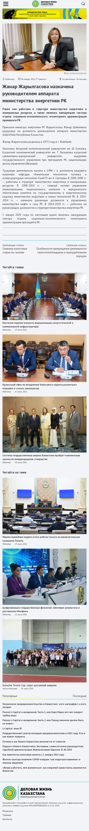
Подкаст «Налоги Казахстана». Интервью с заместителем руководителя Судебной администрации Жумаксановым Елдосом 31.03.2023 (42, 748)
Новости (42, 79)
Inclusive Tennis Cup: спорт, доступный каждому (29, 685)
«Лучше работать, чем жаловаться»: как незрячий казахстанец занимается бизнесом (44, 769)
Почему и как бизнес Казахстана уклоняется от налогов (33, 741)
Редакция (7, 811)
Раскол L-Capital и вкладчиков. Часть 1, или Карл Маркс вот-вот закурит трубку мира (42, 714)
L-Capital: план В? (12, 728)
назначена (8, 131)
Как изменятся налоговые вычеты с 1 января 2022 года (33, 754)
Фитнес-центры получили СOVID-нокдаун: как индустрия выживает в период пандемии (41, 761)
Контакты (7, 819)
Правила (6, 815)
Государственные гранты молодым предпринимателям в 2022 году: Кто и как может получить (43, 735)
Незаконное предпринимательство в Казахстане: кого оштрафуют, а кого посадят (44, 706)
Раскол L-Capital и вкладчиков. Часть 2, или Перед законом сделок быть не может (43, 722)
